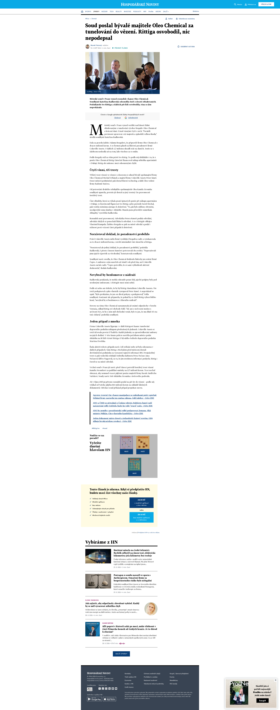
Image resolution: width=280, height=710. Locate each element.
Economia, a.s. (101, 676)
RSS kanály (173, 684)
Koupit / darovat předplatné (179, 673)
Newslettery (174, 680)
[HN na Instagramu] (106, 688)
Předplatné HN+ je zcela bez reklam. (149, 532)
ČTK (99, 91)
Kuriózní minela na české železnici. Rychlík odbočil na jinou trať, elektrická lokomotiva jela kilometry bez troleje (134, 553)
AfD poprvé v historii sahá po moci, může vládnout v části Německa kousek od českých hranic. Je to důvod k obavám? (129, 629)
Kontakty (128, 673)
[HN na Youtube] (116, 688)
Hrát (126, 451)
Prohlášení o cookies (150, 677)
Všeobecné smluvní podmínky (154, 684)
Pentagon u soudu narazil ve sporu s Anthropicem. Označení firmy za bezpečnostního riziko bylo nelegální (133, 578)
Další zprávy (121, 654)
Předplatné (266, 4)
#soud (105, 428)
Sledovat (117, 118)
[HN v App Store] (109, 699)
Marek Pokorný (96, 45)
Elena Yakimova (92, 600)
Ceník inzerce (129, 687)
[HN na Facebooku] (103, 688)
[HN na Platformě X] (100, 688)
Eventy (172, 677)
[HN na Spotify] (113, 688)
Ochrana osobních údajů (152, 673)
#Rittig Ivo (96, 428)
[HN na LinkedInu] (109, 688)
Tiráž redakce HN (130, 677)
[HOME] (82, 12)
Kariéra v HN (129, 684)
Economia (128, 680)
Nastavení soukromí (150, 680)
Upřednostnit (133, 118)
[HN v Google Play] (94, 699)
